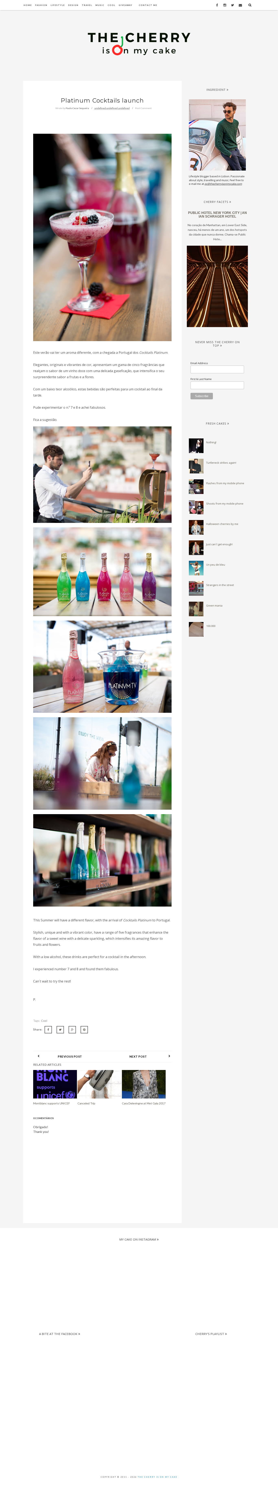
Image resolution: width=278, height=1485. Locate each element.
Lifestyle (58, 5)
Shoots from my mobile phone (224, 503)
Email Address (199, 363)
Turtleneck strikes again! (221, 462)
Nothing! (211, 442)
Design (73, 5)
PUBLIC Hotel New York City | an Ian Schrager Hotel (217, 214)
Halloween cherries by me (222, 524)
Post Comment (143, 108)
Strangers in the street (220, 585)
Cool (111, 5)
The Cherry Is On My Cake (157, 1477)
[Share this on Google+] (72, 1029)
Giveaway (125, 5)
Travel (87, 5)
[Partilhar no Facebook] (48, 1029)
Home (28, 5)
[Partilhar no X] (60, 1029)
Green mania (214, 605)
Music (99, 5)
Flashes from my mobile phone (225, 483)
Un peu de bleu (215, 564)
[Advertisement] (135, 1366)
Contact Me (148, 5)
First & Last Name (201, 379)
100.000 (210, 626)
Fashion (41, 5)
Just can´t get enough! (219, 544)
